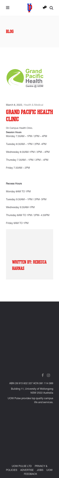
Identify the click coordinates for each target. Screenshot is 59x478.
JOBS (40, 470)
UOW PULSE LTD (22, 466)
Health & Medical (33, 105)
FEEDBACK (30, 474)
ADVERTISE (27, 470)
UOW (49, 470)
